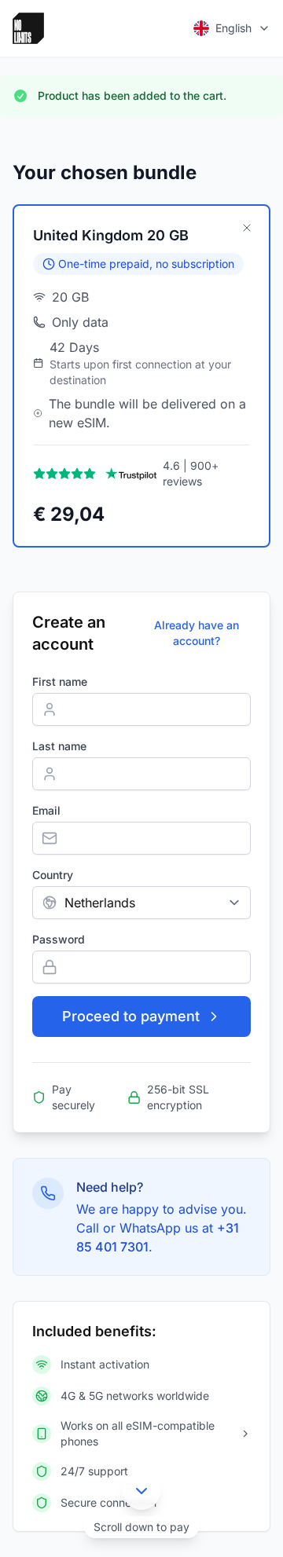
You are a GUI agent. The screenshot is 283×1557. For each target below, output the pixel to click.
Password (58, 939)
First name (59, 681)
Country (52, 874)
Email (46, 810)
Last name (59, 746)
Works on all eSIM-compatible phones (138, 1433)
